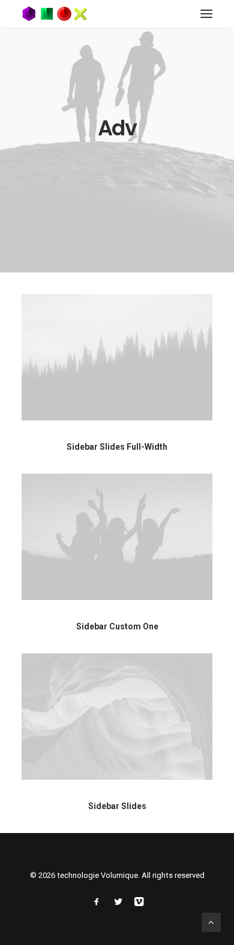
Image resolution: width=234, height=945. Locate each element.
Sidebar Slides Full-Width (117, 447)
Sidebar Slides (117, 806)
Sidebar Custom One (117, 626)
